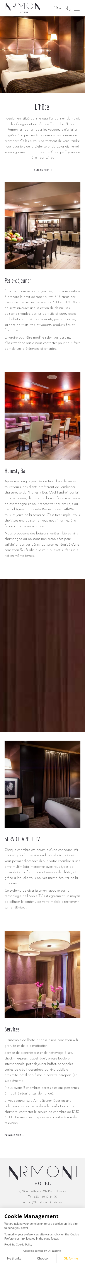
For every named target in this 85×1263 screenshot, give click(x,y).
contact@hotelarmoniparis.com (42, 1202)
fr (55, 8)
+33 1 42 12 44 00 (68, 8)
